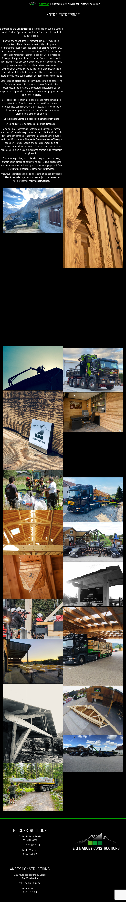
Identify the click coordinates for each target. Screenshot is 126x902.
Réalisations (56, 4)
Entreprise (44, 4)
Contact (96, 4)
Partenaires (86, 4)
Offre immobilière (71, 4)
